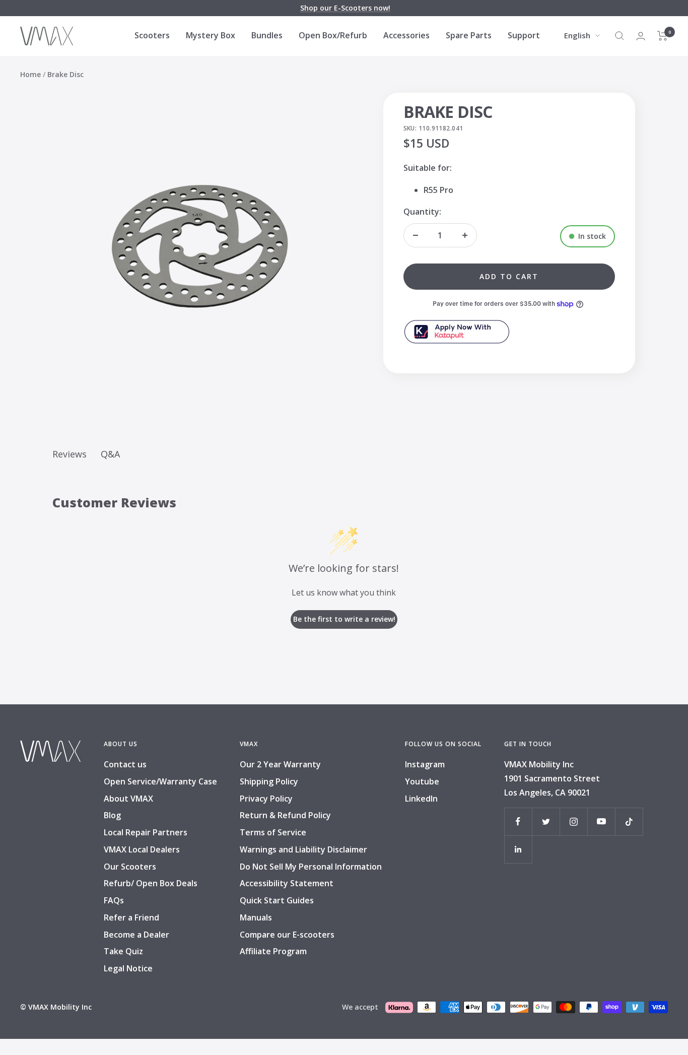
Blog (112, 815)
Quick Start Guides (277, 900)
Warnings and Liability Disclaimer (303, 849)
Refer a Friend (131, 917)
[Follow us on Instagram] (573, 821)
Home (30, 74)
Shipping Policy (269, 781)
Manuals (256, 917)
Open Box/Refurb (333, 35)
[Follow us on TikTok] (629, 821)
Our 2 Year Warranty (280, 764)
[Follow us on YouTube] (601, 821)
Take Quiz (123, 951)
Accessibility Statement (286, 883)
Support (524, 35)
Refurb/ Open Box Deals (150, 883)
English (577, 35)
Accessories (406, 35)
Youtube (422, 781)
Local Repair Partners (145, 832)
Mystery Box (210, 35)
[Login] (640, 36)
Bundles (267, 35)
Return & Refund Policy (285, 815)
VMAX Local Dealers (142, 849)
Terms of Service (273, 832)
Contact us (125, 764)
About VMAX (128, 798)
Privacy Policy (266, 798)
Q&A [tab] (110, 454)
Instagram (425, 764)
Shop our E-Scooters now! (345, 8)
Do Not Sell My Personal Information (311, 866)
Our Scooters (130, 866)
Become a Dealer (136, 934)
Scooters (152, 35)
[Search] (619, 35)
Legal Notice (128, 968)
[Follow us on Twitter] (546, 821)
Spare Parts (469, 35)
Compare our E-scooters (287, 934)
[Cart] (662, 36)
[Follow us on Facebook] (518, 821)
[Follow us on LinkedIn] (518, 849)
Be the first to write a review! (344, 619)
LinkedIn (421, 798)
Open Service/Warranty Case (160, 781)
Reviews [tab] (69, 454)
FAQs (114, 900)
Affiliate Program (273, 951)
